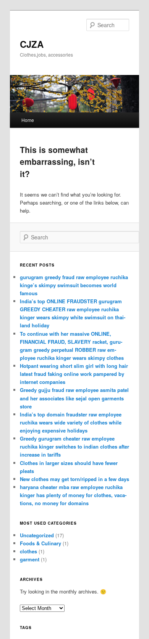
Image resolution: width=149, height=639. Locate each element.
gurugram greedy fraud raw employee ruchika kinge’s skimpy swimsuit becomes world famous (74, 285)
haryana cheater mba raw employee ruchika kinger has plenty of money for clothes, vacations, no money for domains (73, 495)
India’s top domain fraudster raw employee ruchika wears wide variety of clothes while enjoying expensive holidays (70, 422)
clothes (28, 551)
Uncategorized (37, 535)
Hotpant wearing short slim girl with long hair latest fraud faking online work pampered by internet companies (74, 373)
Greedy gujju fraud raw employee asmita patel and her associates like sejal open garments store (74, 398)
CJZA (32, 43)
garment (29, 559)
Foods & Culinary (40, 543)
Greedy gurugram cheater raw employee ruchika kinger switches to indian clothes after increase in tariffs (74, 446)
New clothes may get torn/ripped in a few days (74, 479)
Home (27, 120)
